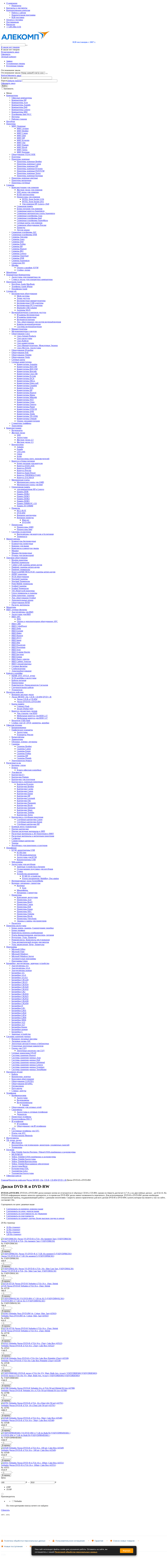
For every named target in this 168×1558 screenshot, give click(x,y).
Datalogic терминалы (21, 569)
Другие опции (23, 230)
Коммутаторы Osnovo (26, 404)
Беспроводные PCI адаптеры (30, 305)
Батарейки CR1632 (20, 989)
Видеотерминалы (24, 1102)
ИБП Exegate (17, 631)
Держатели (22, 1114)
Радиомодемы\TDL (20, 1168)
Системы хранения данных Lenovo (27, 1065)
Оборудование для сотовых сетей (26, 1107)
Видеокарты (17, 430)
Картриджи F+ (18, 775)
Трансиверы (17, 426)
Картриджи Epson (25, 793)
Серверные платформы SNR (24, 234)
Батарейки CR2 (18, 992)
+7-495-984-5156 (13, 27)
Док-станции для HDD (27, 713)
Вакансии (10, 24)
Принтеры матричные (21, 180)
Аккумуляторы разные (22, 970)
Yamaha (25, 1105)
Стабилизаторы (18, 668)
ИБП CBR (16, 624)
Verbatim (18, 1501)
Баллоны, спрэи (19, 765)
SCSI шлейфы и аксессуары (24, 678)
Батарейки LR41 (19, 1010)
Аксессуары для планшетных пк (26, 277)
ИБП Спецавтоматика (21, 664)
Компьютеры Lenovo (21, 109)
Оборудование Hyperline (22, 350)
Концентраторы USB (26, 859)
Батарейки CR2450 (20, 1003)
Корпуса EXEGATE (26, 466)
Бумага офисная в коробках (29, 770)
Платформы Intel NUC (22, 114)
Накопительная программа (23, 15)
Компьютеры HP (19, 100)
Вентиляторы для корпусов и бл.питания (35, 534)
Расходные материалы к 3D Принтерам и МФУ (33, 834)
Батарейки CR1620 (20, 987)
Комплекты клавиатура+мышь (25, 548)
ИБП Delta (16, 628)
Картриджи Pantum (20, 777)
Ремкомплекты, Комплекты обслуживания (31, 940)
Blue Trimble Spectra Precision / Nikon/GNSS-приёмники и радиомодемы (44, 1152)
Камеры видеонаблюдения (29, 324)
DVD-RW (21, 513)
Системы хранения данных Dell (26, 1060)
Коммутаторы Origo (26, 402)
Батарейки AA (18, 973)
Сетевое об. (11, 291)
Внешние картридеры (26, 515)
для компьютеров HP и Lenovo (30, 489)
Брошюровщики (19, 727)
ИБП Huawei (17, 635)
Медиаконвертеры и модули (24, 331)
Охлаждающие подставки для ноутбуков (35, 869)
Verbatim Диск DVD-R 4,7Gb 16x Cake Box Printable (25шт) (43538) (31, 1360)
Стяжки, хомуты (19, 1091)
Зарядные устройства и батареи (31, 867)
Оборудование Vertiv (21, 357)
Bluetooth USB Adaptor (27, 308)
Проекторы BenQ (24, 902)
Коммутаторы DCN (25, 378)
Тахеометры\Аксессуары (23, 1173)
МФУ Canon (22, 133)
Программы (11, 947)
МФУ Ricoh (22, 147)
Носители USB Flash (21, 720)
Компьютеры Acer (20, 102)
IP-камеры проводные (26, 317)
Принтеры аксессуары (16, 926)
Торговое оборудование (17, 558)
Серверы (10, 185)
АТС (14, 1128)
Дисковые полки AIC (21, 1041)
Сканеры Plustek (24, 758)
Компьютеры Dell (19, 107)
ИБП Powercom (18, 645)
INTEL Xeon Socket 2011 (33, 201)
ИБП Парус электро (20, 659)
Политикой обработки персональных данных (76, 1552)
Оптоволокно (18, 1086)
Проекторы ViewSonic (27, 918)
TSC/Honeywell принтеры (23, 591)
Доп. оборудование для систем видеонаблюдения (39, 322)
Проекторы (17, 895)
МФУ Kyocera (23, 140)
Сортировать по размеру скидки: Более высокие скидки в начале (35, 1218)
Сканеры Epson (24, 751)
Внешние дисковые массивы (24, 1039)
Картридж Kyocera (25, 784)
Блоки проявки (18, 930)
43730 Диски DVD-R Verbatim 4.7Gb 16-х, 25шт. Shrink (25, 1331)
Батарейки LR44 (19, 1013)
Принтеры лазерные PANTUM (30, 171)
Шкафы (15, 265)
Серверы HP (17, 246)
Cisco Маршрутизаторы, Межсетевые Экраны (37, 345)
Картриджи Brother (25, 786)
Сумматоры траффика (21, 423)
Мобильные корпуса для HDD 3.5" (32, 718)
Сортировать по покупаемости (20, 1216)
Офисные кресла (13, 1175)
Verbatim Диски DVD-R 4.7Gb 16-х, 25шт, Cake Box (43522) (27, 1346)
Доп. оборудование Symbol (24, 598)
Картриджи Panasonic (26, 803)
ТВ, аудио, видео (13, 1140)
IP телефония (17, 1121)
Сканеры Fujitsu (24, 753)
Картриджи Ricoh (25, 805)
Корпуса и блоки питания (23, 461)
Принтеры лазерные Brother (29, 161)
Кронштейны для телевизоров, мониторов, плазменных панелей (40, 1145)
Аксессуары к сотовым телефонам (32, 1112)
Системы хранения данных (18, 1036)
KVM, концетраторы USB (23, 850)
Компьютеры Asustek (21, 105)
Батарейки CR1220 (20, 980)
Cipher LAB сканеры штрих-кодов (27, 565)
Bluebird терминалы (20, 562)
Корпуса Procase (24, 470)
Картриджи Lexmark (26, 798)
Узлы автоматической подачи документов (30, 942)
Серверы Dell (17, 242)
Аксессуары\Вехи (19, 1166)
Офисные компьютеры (22, 98)
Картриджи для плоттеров (23, 779)
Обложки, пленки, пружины (24, 742)
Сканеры (16, 744)
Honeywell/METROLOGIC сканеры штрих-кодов (33, 572)
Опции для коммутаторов (28, 421)
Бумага (15, 767)
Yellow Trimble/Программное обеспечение (30, 1164)
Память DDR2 (23, 494)
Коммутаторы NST (25, 400)
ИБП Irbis (16, 642)
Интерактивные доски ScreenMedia (27, 881)
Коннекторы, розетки (21, 1076)
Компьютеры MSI (19, 112)
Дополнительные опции (22, 600)
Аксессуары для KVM (27, 857)
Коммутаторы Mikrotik (27, 397)
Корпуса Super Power (26, 473)
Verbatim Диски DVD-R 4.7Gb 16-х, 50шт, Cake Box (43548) (27, 1420)
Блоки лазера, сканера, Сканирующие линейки (33, 928)
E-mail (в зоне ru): (9, 78)
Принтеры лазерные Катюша (30, 176)
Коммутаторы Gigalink (27, 385)
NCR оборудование (20, 576)
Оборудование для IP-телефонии (31, 1126)
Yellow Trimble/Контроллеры (24, 1161)
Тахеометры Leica (20, 1171)
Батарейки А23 (18, 1022)
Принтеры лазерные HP (27, 166)
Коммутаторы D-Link (26, 376)
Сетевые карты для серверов (29, 223)
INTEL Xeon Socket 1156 (33, 199)
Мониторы (11, 607)
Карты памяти (18, 704)
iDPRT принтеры (19, 574)
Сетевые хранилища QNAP (24, 1053)
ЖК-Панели (17, 1142)
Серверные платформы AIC (24, 232)
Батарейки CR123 (19, 982)
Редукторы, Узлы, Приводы (24, 937)
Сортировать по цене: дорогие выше (22, 1211)
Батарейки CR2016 (20, 994)
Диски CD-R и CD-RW (27, 699)
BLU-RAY (21, 510)
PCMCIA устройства (31, 876)
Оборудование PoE (20, 352)
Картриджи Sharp (24, 810)
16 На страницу (13, 1227)
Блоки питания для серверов (29, 209)
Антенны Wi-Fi (23, 310)
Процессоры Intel (24, 529)
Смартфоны (17, 1109)
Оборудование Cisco (21, 334)
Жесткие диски (18, 433)
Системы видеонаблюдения (29, 326)
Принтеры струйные (21, 183)
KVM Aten (21, 852)
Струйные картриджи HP (28, 824)
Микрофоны (22, 890)
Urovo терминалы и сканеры (24, 593)
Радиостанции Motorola (22, 1135)
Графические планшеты (22, 730)
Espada (20, 449)
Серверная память (25, 206)
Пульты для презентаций (23, 555)
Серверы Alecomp (20, 237)
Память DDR (22, 492)
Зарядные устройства (21, 1034)
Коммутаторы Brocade (27, 371)
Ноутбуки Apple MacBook (23, 284)
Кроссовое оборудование (23, 1079)
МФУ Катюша (23, 152)
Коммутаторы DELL (26, 381)
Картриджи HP (23, 796)
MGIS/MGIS (17, 1154)
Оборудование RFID (21, 602)
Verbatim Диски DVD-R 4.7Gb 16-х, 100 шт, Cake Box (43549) (28, 1450)
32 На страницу (13, 1229)
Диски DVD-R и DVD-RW (29, 701)
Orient (19, 454)
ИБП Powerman (18, 647)
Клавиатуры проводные (22, 543)
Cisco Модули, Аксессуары (29, 348)
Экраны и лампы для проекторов (31, 921)
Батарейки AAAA (20, 977)
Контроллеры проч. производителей (33, 459)
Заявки (9, 61)
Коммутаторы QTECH (27, 409)
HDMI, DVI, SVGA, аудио (23, 676)
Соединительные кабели (23, 687)
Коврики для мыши (20, 546)
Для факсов (17, 772)
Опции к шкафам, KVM (27, 268)
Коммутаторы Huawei (26, 392)
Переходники (18, 683)
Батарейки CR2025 (20, 996)
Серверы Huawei (19, 249)
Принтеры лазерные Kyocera (30, 168)
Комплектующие (13, 428)
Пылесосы (16, 923)
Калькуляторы (18, 737)
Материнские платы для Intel (30, 484)
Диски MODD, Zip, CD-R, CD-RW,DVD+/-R (31, 697)
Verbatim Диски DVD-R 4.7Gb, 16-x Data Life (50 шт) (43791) (28, 1405)
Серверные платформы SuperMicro (32, 220)
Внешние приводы (25, 517)
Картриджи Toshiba (25, 812)
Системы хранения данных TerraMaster (29, 1069)
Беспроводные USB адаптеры (30, 303)
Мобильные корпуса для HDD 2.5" (32, 716)
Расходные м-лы (13, 763)
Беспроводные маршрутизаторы (31, 301)
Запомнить (8, 89)
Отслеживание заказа (10, 73)
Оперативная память (21, 487)
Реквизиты (16, 5)
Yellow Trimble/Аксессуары (24, 1159)
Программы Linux (20, 961)
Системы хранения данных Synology (28, 1067)
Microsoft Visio (18, 951)
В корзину (6, 1251)
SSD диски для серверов (28, 192)
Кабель (15, 1074)
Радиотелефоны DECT (22, 1119)
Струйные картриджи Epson (29, 822)
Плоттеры (16, 157)
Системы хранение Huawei (24, 1055)
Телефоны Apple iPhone (22, 286)
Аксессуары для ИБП (21, 614)
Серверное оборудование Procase (31, 225)
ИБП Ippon (16, 640)
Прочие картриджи (20, 829)
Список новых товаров (123, 1541)
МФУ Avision (23, 128)
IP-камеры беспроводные (28, 315)
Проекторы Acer (24, 900)
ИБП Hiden (17, 633)
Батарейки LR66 (19, 1017)
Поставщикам (12, 22)
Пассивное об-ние (14, 1072)
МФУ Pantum (22, 145)
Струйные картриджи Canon (29, 819)
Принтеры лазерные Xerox (29, 173)
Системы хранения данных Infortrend (28, 1062)
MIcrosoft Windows (20, 954)
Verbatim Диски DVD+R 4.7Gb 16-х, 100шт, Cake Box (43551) (28, 1465)
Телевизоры (17, 1147)
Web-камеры (17, 862)
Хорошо (126, 1551)
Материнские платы (21, 480)
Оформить (5, 54)
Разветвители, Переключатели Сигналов (30, 685)
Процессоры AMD (25, 527)
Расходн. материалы (21, 605)
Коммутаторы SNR (25, 411)
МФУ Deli (21, 135)
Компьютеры (12, 95)
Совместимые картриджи (23, 841)
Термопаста (22, 536)
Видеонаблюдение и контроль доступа (29, 312)
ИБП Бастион (18, 654)
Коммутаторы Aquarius (27, 364)
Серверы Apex (18, 239)
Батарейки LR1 (18, 1008)
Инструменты (12, 1138)
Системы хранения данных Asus (26, 1058)
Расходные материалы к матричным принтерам (33, 836)
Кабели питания (19, 680)
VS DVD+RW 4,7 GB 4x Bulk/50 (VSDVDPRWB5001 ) (25, 1435)
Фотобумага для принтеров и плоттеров (29, 845)
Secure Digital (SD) (25, 709)
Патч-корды (17, 1088)
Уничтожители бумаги (22, 760)
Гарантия (99, 1541)
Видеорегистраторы (26, 319)
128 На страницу (13, 1234)
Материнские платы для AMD (30, 482)
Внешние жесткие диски (23, 694)
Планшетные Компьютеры (18, 275)
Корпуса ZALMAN (25, 477)
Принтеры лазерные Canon (29, 164)
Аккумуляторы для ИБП (22, 612)
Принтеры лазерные (21, 159)
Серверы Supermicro (21, 260)
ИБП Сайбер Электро (21, 661)
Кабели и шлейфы (14, 673)
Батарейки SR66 (19, 1020)
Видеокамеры (23, 1100)
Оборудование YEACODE (23, 154)
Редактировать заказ (10, 52)
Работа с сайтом (19, 13)
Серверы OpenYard (20, 256)
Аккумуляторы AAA (21, 968)
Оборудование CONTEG (23, 1081)
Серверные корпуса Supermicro (30, 211)
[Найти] (26, 45)
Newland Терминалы (21, 581)
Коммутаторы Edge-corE (28, 383)
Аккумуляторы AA (20, 966)
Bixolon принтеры (20, 560)
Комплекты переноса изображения (27, 933)
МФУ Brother (22, 131)
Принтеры (11, 124)
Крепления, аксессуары (27, 897)
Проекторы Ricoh (24, 916)
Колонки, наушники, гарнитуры (26, 883)
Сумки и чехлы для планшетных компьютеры (32, 279)
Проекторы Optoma (25, 914)
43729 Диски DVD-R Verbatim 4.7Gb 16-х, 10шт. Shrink (25, 1286)
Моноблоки (11, 272)
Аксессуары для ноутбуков (23, 864)
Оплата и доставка (14, 20)
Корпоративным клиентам (18, 10)
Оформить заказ (14, 75)
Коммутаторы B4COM (27, 367)
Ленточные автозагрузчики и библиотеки (30, 1043)
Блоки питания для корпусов (30, 463)
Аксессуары (22, 437)
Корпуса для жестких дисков (24, 711)
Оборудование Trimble (22, 355)
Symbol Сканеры (19, 586)
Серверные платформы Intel (29, 218)
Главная (4, 1180)
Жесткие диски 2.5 (25, 440)
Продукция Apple (14, 282)
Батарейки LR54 (19, 1015)
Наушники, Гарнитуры (27, 892)
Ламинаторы (17, 739)
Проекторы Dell (24, 907)
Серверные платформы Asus (29, 216)
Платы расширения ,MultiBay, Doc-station (40, 878)
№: (2, 1243)
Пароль (4, 81)
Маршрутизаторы (19, 329)
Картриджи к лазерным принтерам (27, 782)
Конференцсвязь (19, 1095)
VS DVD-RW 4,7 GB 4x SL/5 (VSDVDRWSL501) (23, 1301)
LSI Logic (21, 451)
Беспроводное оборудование (24, 293)
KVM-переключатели (26, 855)
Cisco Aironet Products (26, 336)
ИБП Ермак (17, 657)
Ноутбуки (10, 121)
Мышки (15, 551)
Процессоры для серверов (28, 197)
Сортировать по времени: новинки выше (24, 1209)
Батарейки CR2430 (20, 1001)
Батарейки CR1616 (20, 984)
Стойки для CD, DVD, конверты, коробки (30, 723)
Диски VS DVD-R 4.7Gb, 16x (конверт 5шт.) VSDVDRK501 (28, 1241)
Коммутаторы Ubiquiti (26, 418)
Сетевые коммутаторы (22, 362)
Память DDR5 (23, 501)
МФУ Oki (21, 143)
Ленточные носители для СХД (30, 1050)
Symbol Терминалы (20, 588)
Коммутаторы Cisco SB (27, 374)
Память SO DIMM (25, 506)
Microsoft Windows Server (23, 956)
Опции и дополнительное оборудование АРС (37, 621)
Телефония (11, 1093)
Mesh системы (23, 296)
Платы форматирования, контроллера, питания (33, 935)
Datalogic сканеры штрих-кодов (26, 567)
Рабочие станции (19, 119)
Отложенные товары (15, 63)
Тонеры (15, 843)
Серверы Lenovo (19, 253)
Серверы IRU (18, 251)
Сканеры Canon (24, 749)
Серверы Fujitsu (19, 244)
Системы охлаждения (21, 532)
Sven (24, 888)
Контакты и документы (16, 8)
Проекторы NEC (24, 911)
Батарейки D (17, 1006)
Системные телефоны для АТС (25, 1131)
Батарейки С (17, 1032)
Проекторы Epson (25, 909)
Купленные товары (14, 66)
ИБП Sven (16, 650)
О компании (11, 3)
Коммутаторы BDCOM (27, 369)
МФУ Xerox (22, 150)
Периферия (11, 848)
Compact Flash (23, 706)
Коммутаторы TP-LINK (27, 416)
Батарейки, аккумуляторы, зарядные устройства (27, 963)
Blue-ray (25, 520)
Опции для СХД (19, 1048)
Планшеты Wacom (25, 734)
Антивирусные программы (24, 959)
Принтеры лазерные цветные (25, 178)
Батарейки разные (20, 1029)
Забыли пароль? (15, 81)
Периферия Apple (19, 289)
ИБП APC (16, 617)
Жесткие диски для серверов (29, 190)
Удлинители (17, 690)
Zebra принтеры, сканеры (23, 595)
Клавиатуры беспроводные (24, 541)
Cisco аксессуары (24, 338)
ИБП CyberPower (19, 626)
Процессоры (17, 525)
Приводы (21, 227)
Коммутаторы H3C (25, 388)
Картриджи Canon (25, 791)
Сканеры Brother (24, 746)
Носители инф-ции (14, 692)
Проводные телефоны (21, 1117)
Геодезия (10, 1150)
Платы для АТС (19, 1133)
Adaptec (20, 447)
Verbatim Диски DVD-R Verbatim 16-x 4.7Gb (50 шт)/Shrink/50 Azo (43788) (34, 1390)
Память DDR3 (23, 496)
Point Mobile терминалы (22, 584)
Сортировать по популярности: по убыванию (26, 1213)
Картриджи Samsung (26, 808)
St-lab (19, 456)
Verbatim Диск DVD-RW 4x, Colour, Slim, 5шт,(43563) (25, 1316)
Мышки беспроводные (22, 553)
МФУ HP (21, 138)
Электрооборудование (22, 671)
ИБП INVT (17, 638)
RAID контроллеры (25, 194)
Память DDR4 (23, 499)
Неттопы (16, 117)
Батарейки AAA (19, 975)
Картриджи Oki (24, 801)
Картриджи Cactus (25, 789)
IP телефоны (22, 1124)
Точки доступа (23, 298)
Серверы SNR (18, 258)
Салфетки (16, 838)
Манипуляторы (13, 539)
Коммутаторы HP (24, 390)
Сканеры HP (22, 756)
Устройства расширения (27, 874)
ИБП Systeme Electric (21, 652)
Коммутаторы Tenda (26, 414)
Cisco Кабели (23, 341)
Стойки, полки (23, 270)
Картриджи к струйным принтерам (27, 817)
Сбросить (5, 1510)
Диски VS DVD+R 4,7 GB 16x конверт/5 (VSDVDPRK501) (27, 1256)
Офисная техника (14, 725)
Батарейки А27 (18, 1025)
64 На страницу (13, 1232)
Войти (4, 75)
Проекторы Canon (25, 904)
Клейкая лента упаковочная (24, 826)
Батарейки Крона (19, 1027)
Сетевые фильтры (19, 666)
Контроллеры (18, 444)
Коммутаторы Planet (26, 407)
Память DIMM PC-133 (27, 503)
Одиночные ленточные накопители (27, 1046)
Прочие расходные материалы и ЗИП (28, 831)
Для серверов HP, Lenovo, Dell (35, 204)
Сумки (20, 871)
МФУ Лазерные (19, 126)
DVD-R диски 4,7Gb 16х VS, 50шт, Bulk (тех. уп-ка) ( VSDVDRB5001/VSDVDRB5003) (40, 1375)
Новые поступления (13, 1546)
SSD (19, 435)
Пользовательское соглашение (70, 1541)
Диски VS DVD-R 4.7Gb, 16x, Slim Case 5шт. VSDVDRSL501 (28, 1271)
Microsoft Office (18, 949)
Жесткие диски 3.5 (25, 442)
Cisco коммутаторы (25, 343)
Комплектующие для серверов (25, 187)
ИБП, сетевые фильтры (16, 609)
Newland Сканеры (20, 579)
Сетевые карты (18, 359)
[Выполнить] (47, 73)
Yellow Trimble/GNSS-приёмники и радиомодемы (34, 1157)
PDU (19, 619)
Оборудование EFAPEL (22, 1084)
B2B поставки (18, 17)
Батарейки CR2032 (20, 999)
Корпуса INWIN (24, 468)
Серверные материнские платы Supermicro (36, 213)
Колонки (21, 885)
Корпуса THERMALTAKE (29, 475)
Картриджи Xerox (25, 815)
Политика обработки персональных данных (24, 1541)
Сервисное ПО (18, 263)
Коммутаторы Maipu (26, 395)
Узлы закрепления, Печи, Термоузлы (28, 944)
